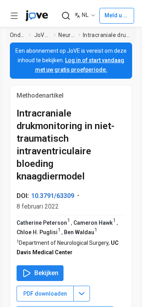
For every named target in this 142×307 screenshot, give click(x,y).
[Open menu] (14, 15)
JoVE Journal (42, 35)
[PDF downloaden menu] (81, 293)
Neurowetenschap (66, 35)
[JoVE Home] (36, 15)
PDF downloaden (45, 293)
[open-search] (65, 16)
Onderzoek (18, 35)
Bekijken (46, 273)
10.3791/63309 (52, 196)
